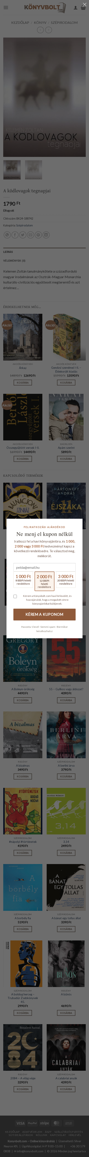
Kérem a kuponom (44, 614)
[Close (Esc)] (84, 4)
